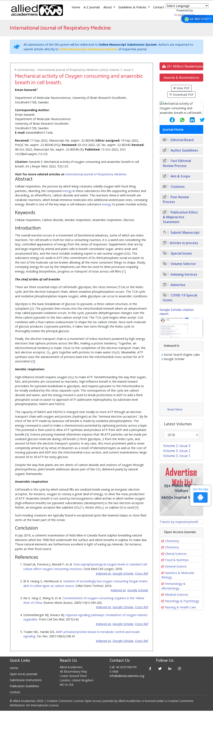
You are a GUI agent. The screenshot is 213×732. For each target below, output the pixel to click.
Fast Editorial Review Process (177, 163)
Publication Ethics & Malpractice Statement (180, 217)
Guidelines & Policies (132, 7)
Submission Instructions (26, 680)
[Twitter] (159, 668)
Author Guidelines (184, 150)
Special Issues (181, 253)
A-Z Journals (92, 7)
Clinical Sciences (176, 554)
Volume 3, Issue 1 (176, 455)
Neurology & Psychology (182, 601)
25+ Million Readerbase (184, 66)
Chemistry (172, 541)
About (108, 7)
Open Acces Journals (23, 674)
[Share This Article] (169, 120)
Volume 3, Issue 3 (176, 445)
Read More (174, 409)
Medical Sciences (176, 594)
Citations (177, 187)
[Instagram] (179, 668)
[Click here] (181, 328)
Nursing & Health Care (180, 607)
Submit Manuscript (185, 232)
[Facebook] (150, 668)
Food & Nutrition (177, 560)
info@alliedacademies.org (127, 676)
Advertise (177, 285)
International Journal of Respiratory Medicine (95, 174)
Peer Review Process (176, 199)
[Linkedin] (169, 668)
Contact (158, 7)
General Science (176, 566)
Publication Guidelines (24, 686)
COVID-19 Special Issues (180, 297)
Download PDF (183, 95)
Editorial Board (182, 140)
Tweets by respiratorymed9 (179, 522)
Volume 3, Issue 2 (176, 450)
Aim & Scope (180, 176)
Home (76, 7)
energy (67, 191)
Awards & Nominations (181, 77)
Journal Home (173, 129)
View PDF (183, 88)
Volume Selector (183, 264)
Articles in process (184, 243)
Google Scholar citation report (177, 312)
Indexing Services (183, 274)
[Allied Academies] (37, 10)
